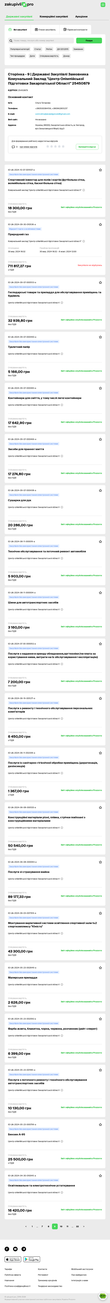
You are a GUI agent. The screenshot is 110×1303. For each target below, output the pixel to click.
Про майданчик (79, 1275)
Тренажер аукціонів (47, 1280)
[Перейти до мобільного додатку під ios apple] (13, 1259)
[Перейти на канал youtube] (15, 1249)
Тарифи (8, 1269)
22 (77, 1226)
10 (61, 1226)
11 (67, 1226)
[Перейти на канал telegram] (23, 1249)
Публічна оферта (13, 1275)
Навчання (9, 1280)
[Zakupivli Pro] (19, 4)
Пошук (89, 40)
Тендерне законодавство (50, 1286)
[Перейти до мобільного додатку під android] (31, 1259)
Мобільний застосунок (82, 1269)
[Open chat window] (103, 1296)
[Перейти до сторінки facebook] (7, 1249)
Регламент (43, 1275)
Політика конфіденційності (17, 1286)
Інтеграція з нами (79, 1280)
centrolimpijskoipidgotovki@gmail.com (52, 114)
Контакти (42, 1269)
